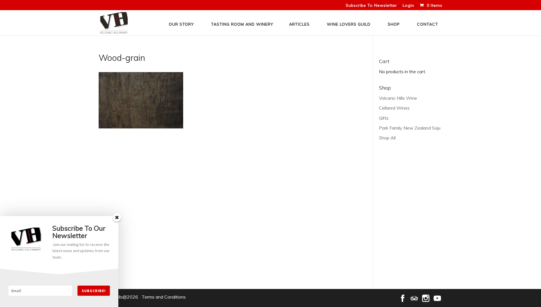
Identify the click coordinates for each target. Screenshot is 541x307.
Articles (299, 24)
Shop (394, 24)
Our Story (181, 24)
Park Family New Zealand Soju (409, 128)
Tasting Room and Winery (242, 24)
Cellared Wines (394, 108)
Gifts (384, 118)
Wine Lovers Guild (349, 24)
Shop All (387, 138)
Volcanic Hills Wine (398, 98)
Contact (427, 24)
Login (408, 5)
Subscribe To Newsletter (371, 5)
